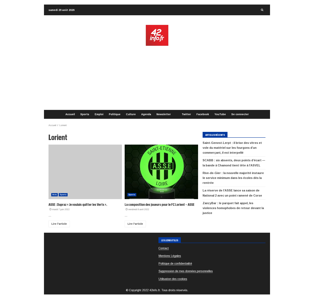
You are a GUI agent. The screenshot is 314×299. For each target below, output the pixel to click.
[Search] (262, 9)
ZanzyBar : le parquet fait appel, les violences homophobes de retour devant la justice (233, 208)
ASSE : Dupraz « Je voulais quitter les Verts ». (85, 172)
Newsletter (163, 114)
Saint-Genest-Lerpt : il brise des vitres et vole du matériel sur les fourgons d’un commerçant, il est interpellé (232, 147)
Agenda (146, 114)
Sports (84, 114)
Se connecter (240, 114)
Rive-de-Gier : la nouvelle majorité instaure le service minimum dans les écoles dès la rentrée (233, 177)
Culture (131, 114)
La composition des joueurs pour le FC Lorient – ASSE (161, 172)
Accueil (70, 114)
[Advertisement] (157, 78)
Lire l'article (59, 223)
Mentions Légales (169, 255)
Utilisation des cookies (172, 278)
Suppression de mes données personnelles (185, 271)
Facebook (202, 114)
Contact (163, 248)
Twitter (186, 114)
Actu (54, 195)
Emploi (99, 114)
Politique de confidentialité (175, 263)
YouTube (220, 114)
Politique (114, 114)
